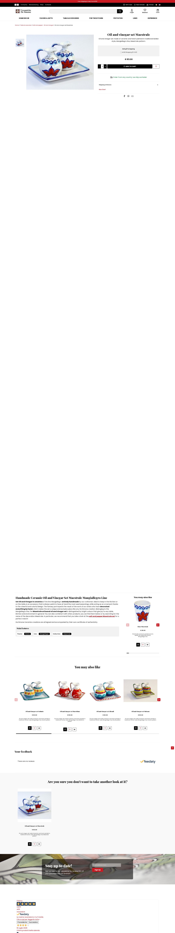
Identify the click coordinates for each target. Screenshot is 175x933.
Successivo (33, 922)
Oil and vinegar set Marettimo (70, 711)
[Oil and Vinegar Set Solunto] (34, 690)
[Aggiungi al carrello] (138, 645)
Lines (135, 18)
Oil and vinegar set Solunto (34, 711)
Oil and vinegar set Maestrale (34, 826)
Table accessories (71, 18)
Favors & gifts (46, 18)
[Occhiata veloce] (147, 644)
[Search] (120, 11)
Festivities (118, 18)
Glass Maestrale (142, 626)
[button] (49, 1)
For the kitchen (96, 18)
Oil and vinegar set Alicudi (105, 711)
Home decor (24, 18)
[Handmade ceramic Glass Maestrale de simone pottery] (142, 611)
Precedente (22, 922)
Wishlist (145, 12)
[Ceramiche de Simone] (23, 11)
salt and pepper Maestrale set (102, 616)
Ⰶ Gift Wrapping (129, 52)
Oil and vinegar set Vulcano (140, 711)
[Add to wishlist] (156, 66)
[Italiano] (156, 5)
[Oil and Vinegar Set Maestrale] (60, 62)
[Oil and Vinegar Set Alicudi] (105, 690)
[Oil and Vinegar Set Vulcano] (140, 690)
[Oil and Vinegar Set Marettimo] (70, 690)
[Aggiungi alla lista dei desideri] (143, 645)
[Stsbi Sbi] (15, 5)
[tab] (24, 18)
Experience (152, 18)
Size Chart (102, 89)
